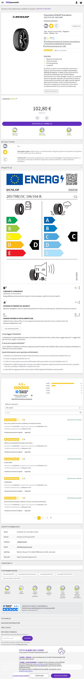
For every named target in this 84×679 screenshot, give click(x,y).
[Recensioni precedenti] (35, 518)
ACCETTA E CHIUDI (60, 676)
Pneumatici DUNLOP (8, 574)
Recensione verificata (75, 420)
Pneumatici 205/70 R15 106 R (65, 574)
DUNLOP (24, 9)
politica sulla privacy (26, 671)
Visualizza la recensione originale (13, 432)
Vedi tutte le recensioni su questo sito (21, 399)
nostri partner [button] (40, 664)
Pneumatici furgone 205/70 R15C (12, 578)
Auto (10, 9)
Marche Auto (17, 9)
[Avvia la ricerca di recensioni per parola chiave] (80, 413)
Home (5, 9)
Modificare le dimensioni (51, 21)
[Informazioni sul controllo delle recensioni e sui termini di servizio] (32, 395)
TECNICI (8, 142)
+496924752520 (22, 542)
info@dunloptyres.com (24, 547)
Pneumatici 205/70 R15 (46, 574)
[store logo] (12, 2)
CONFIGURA (39, 676)
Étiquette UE (6, 168)
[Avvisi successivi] (51, 518)
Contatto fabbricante (10, 527)
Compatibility (6, 563)
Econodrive (32, 9)
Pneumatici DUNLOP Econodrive (27, 574)
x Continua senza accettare (21, 675)
